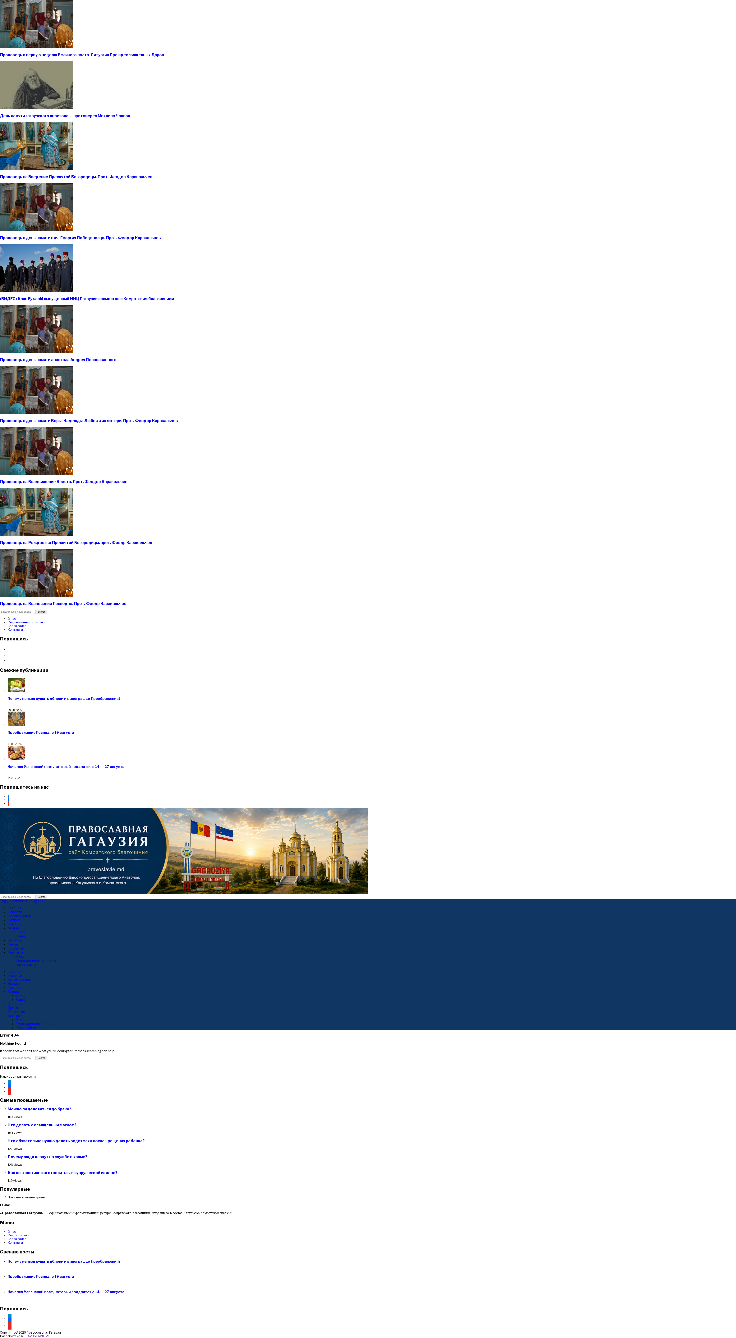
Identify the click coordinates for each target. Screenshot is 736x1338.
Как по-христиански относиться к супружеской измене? (62, 1172)
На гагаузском (19, 916)
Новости (15, 912)
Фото (20, 932)
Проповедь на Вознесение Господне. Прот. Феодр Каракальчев (63, 603)
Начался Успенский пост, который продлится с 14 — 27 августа (66, 766)
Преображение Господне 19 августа (41, 732)
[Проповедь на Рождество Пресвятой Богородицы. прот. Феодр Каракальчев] (36, 535)
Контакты (15, 629)
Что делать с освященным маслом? (42, 1125)
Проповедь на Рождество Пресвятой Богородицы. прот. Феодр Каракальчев (76, 542)
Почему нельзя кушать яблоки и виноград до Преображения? (64, 698)
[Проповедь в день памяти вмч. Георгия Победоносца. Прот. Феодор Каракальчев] (36, 230)
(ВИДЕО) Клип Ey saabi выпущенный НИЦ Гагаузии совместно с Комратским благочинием (87, 298)
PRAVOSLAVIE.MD (36, 1336)
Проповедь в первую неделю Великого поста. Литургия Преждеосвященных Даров (82, 55)
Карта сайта (17, 626)
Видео (20, 936)
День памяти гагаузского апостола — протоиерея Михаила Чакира (65, 116)
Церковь (15, 940)
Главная (14, 908)
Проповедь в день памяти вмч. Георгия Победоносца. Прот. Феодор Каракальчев (80, 237)
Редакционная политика (26, 622)
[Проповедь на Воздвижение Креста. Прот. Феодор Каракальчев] (36, 474)
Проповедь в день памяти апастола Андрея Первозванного (58, 359)
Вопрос (14, 920)
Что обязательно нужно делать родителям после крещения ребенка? (76, 1141)
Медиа (13, 928)
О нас (12, 618)
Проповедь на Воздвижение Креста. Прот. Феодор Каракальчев (63, 481)
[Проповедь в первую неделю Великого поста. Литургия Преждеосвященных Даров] (36, 47)
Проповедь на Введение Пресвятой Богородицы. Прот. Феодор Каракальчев (76, 176)
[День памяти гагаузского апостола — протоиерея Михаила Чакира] (36, 108)
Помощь (14, 924)
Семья (13, 944)
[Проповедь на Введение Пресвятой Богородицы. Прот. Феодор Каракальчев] (36, 169)
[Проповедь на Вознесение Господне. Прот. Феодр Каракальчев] (36, 595)
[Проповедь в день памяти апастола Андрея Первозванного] (36, 352)
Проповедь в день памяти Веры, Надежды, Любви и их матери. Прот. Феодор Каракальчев (89, 420)
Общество (16, 948)
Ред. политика (18, 1235)
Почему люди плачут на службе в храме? (47, 1156)
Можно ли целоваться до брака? (39, 1109)
